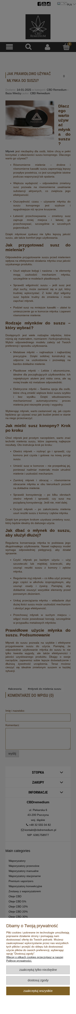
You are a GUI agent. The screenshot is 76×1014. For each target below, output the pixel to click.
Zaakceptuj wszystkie (38, 991)
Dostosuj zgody (38, 980)
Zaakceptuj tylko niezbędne (38, 969)
